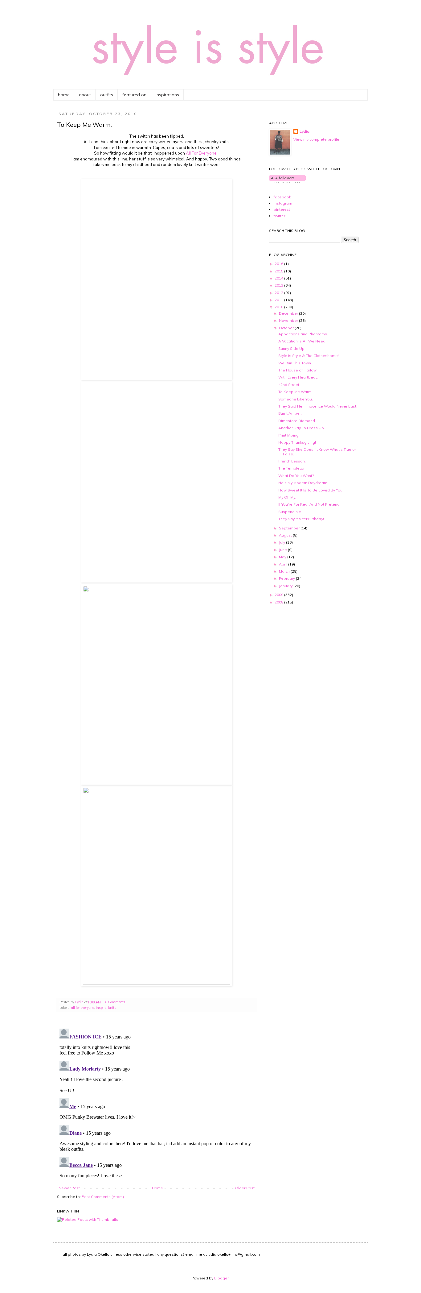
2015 (279, 271)
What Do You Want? (296, 475)
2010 (279, 307)
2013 (279, 285)
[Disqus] (156, 1103)
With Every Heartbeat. (298, 377)
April (283, 564)
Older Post (245, 1188)
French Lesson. (292, 461)
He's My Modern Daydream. (303, 482)
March (285, 571)
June (283, 549)
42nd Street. (289, 384)
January (286, 585)
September (289, 528)
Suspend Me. (290, 511)
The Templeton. (292, 468)
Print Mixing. (289, 435)
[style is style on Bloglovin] (287, 182)
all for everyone (82, 1007)
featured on (134, 94)
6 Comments (115, 1002)
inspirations (167, 94)
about (85, 94)
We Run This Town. (295, 363)
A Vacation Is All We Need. (302, 341)
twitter (279, 215)
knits (112, 1007)
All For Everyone (201, 153)
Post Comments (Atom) (103, 1196)
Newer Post (69, 1188)
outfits (106, 94)
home (64, 94)
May (283, 556)
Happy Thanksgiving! (297, 442)
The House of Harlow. (297, 370)
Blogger (221, 1278)
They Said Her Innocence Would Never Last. (317, 406)
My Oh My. (287, 497)
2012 (279, 292)
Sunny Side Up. (291, 348)
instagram (283, 203)
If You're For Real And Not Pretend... (310, 504)
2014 (279, 278)
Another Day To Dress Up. (301, 427)
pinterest (282, 209)
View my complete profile (316, 139)
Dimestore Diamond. (297, 420)
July (282, 542)
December (289, 313)
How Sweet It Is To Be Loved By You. (310, 490)
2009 (279, 594)
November (289, 320)
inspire (101, 1007)
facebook (282, 197)
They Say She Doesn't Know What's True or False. (317, 451)
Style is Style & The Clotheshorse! (308, 355)
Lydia (304, 131)
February (287, 578)
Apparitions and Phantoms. (303, 334)
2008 (279, 602)
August (286, 535)
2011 (279, 299)
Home (157, 1188)
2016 (279, 263)
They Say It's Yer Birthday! (301, 518)
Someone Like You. (295, 399)
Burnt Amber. (290, 413)
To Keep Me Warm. (295, 391)
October (287, 327)
